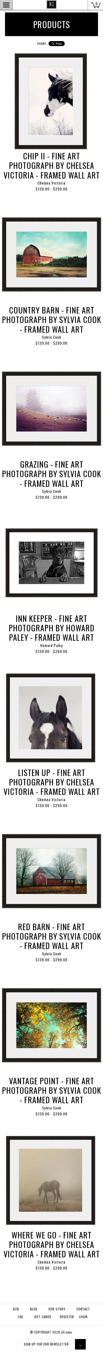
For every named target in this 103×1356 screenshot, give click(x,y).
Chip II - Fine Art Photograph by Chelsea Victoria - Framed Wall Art (52, 165)
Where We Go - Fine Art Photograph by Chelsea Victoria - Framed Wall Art (52, 1244)
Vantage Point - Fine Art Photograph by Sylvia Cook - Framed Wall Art (51, 1090)
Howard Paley (51, 645)
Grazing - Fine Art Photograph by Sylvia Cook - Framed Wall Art (51, 473)
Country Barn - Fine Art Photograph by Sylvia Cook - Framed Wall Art (51, 319)
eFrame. (67, 1332)
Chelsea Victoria (52, 183)
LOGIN (83, 1316)
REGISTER (67, 1316)
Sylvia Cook (51, 337)
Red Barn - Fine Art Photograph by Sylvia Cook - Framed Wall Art (51, 936)
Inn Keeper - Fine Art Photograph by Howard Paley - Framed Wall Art (51, 627)
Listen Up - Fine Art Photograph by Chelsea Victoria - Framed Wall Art (52, 782)
